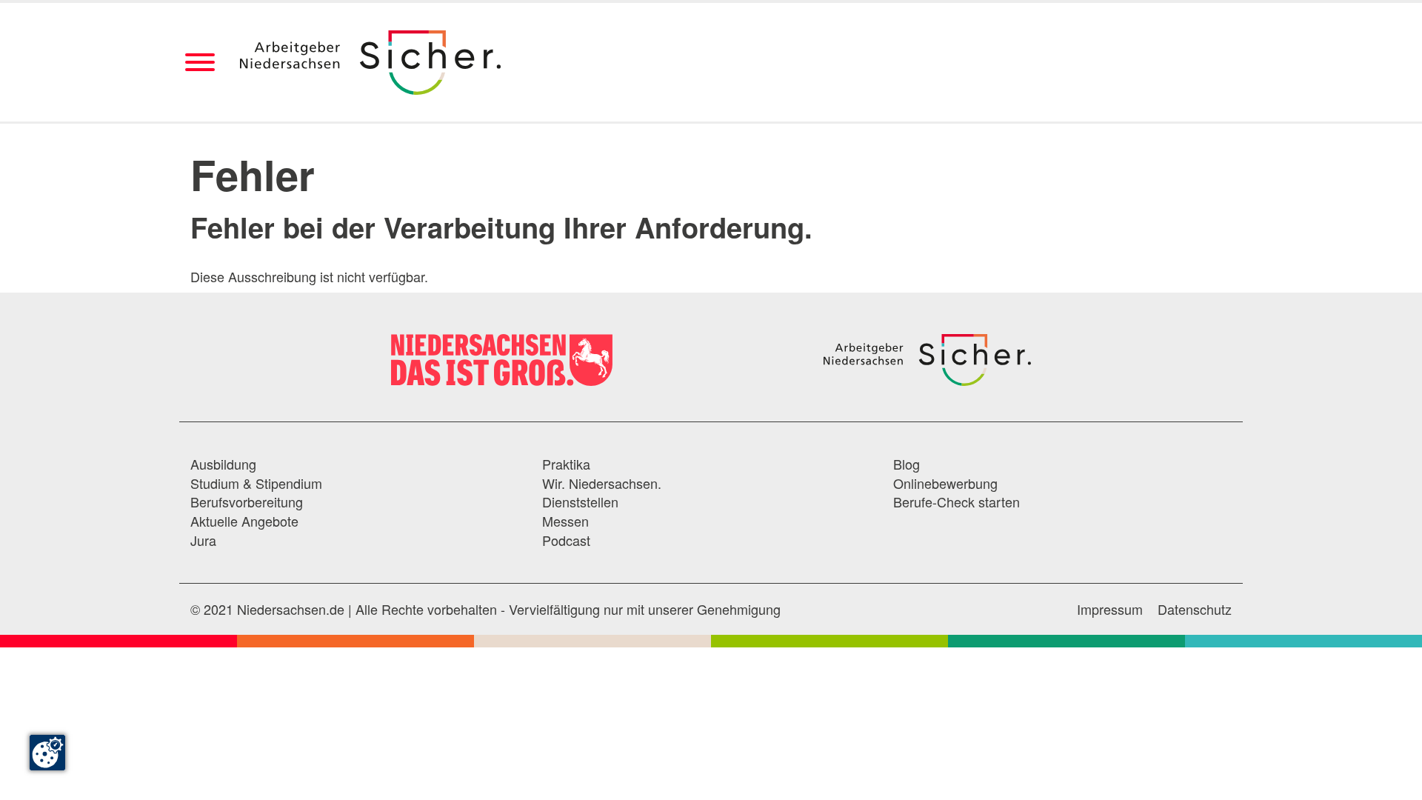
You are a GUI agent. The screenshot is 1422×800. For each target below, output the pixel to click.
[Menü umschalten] (199, 62)
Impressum (1110, 609)
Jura (203, 540)
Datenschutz (1195, 609)
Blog (906, 464)
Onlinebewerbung (945, 483)
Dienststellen (580, 502)
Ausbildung (223, 464)
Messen (565, 521)
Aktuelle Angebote (244, 521)
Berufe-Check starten (956, 502)
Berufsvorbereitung (246, 502)
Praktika (566, 464)
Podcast (566, 540)
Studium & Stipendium (256, 483)
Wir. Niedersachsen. (601, 483)
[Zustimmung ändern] (47, 752)
